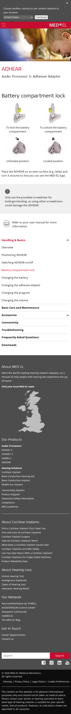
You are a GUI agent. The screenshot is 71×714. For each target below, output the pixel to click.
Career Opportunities (13, 634)
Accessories (9, 315)
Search (59, 655)
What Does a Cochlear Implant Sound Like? (25, 544)
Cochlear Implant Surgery (16, 536)
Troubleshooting (12, 330)
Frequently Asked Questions (20, 337)
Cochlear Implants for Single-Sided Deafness (26, 557)
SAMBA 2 (7, 458)
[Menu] (4, 25)
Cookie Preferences (58, 681)
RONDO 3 (7, 450)
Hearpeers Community (14, 611)
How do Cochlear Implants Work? (20, 540)
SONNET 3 (7, 454)
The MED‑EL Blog (11, 619)
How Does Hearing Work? (15, 588)
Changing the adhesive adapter (21, 285)
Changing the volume (15, 300)
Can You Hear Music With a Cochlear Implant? (27, 553)
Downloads (9, 345)
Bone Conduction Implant (16, 480)
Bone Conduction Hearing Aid (18, 476)
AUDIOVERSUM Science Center (18, 607)
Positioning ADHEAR (14, 255)
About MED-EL (13, 367)
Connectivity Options (13, 490)
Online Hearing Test (13, 576)
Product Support (11, 494)
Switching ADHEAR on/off (17, 262)
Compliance (8, 502)
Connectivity (10, 322)
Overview (7, 247)
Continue (41, 17)
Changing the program (16, 293)
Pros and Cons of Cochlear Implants (21, 532)
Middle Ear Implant (12, 484)
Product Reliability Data (15, 561)
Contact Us (8, 639)
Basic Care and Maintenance (20, 307)
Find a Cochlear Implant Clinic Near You (24, 528)
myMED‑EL (7, 615)
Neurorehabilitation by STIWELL (19, 603)
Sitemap (7, 681)
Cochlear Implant (11, 472)
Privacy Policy (22, 681)
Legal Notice (39, 681)
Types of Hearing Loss (14, 584)
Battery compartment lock (18, 270)
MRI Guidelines (10, 506)
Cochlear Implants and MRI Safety (20, 548)
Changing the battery (15, 277)
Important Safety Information (18, 498)
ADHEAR (6, 462)
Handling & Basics (13, 240)
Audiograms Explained (14, 580)
